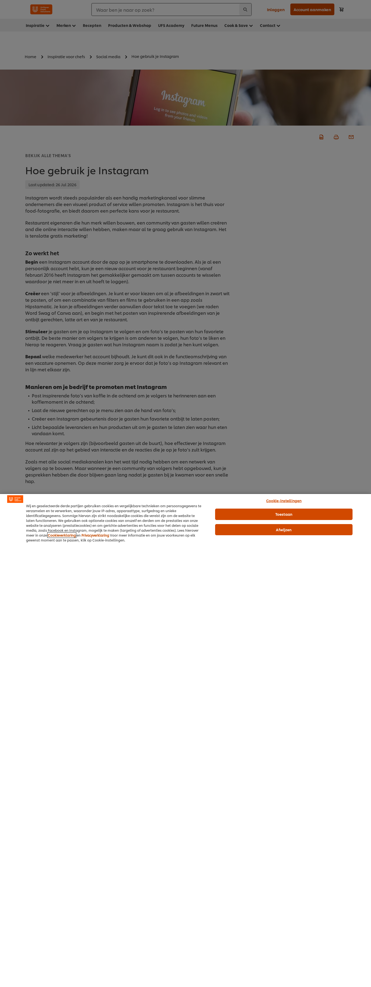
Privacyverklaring (95, 535)
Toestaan (283, 514)
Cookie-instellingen (283, 500)
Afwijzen (283, 529)
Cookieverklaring (62, 535)
